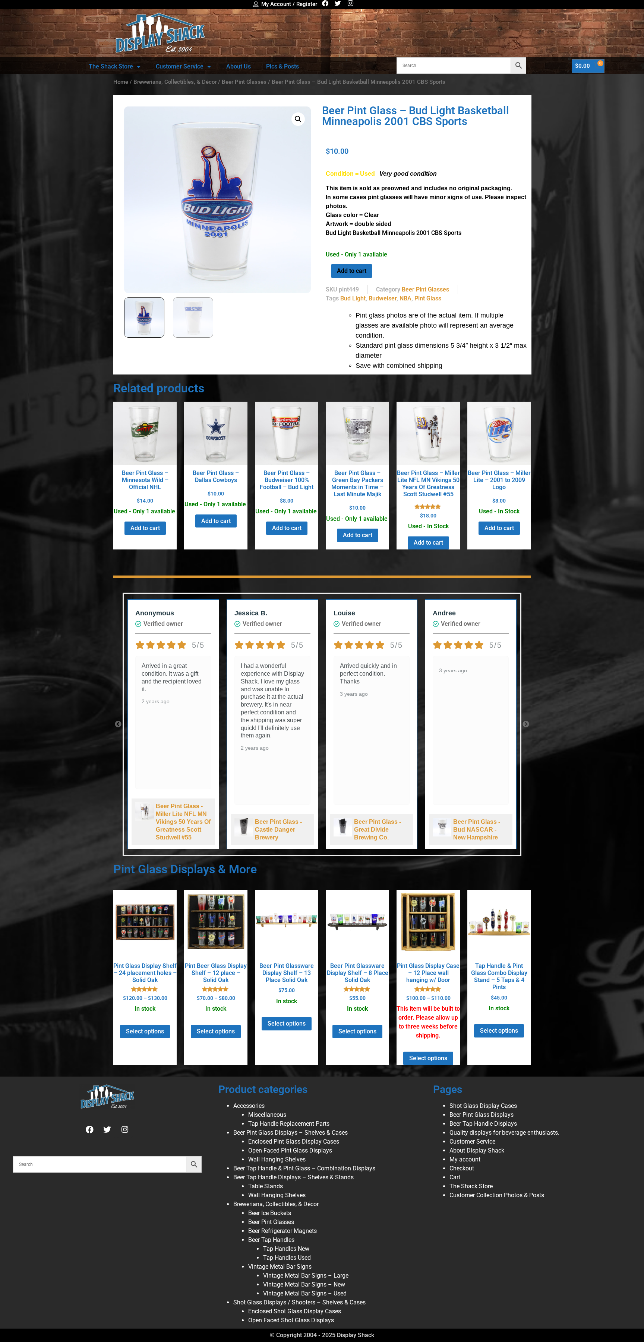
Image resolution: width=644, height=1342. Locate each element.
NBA (405, 298)
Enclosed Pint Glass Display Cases (293, 1141)
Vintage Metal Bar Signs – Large (305, 1275)
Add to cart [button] (145, 528)
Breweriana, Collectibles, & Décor (175, 82)
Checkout (461, 1168)
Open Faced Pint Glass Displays (290, 1150)
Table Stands (265, 1186)
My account (464, 1159)
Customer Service (179, 66)
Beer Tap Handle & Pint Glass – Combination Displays (304, 1168)
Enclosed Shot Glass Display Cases (294, 1311)
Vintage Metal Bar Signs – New (304, 1284)
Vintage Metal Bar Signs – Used (305, 1293)
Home (120, 82)
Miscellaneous (267, 1114)
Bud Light (353, 298)
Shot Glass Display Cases (483, 1105)
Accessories (249, 1105)
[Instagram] (350, 3)
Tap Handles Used (287, 1257)
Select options (145, 1031)
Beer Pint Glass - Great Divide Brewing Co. (377, 830)
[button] (298, 119)
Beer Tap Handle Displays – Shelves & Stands (293, 1177)
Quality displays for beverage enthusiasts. (504, 1132)
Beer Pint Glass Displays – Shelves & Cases (290, 1132)
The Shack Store (111, 66)
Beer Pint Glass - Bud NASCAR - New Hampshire (476, 830)
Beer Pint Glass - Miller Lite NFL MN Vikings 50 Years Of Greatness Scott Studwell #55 (183, 822)
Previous (118, 724)
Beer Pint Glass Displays (481, 1114)
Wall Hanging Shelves (277, 1159)
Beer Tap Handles (271, 1239)
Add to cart (351, 270)
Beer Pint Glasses (244, 82)
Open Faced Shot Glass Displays (291, 1320)
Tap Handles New (286, 1248)
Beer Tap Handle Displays (483, 1123)
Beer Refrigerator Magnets (282, 1230)
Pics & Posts (282, 66)
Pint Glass (427, 298)
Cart (454, 1177)
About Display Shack (476, 1150)
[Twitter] (338, 3)
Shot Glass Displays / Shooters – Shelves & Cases (299, 1302)
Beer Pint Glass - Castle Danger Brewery (278, 830)
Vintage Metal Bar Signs (280, 1266)
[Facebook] (325, 3)
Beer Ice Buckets (269, 1213)
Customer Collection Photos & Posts (496, 1195)
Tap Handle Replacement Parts (288, 1123)
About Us (238, 66)
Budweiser (383, 298)
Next (526, 724)
